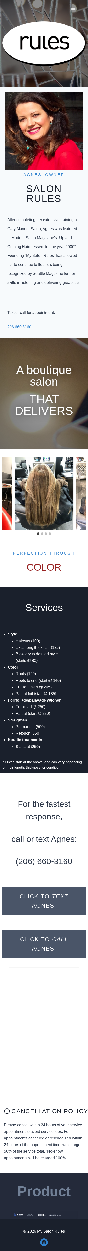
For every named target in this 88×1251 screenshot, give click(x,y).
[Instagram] (44, 1242)
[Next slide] (82, 493)
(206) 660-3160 (44, 861)
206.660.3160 (19, 327)
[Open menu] (73, 9)
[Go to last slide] (6, 493)
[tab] (38, 533)
